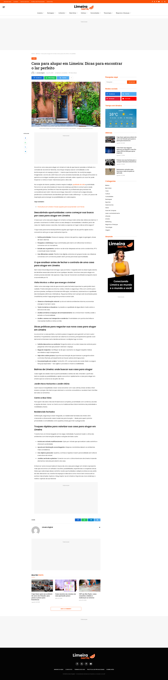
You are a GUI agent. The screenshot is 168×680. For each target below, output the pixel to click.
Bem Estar (72, 13)
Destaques (50, 13)
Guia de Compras (110, 210)
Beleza (107, 185)
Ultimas (38, 53)
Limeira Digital (40, 73)
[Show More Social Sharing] (71, 77)
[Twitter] (25, 147)
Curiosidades (94, 13)
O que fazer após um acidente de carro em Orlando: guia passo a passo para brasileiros (41, 597)
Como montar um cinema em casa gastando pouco (65, 595)
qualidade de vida (79, 185)
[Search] (164, 1)
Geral (107, 208)
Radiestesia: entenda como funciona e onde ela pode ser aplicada (125, 171)
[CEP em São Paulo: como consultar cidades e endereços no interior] (89, 586)
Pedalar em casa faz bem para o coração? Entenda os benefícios (126, 161)
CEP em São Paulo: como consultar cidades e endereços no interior (88, 596)
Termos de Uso (24, 1)
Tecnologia (107, 13)
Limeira (40, 13)
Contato (15, 1)
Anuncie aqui (7, 1)
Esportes (108, 202)
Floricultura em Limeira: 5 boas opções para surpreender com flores (61, 207)
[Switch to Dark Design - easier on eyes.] (162, 1)
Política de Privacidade (38, 1)
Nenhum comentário (62, 73)
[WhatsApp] (25, 142)
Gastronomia (109, 205)
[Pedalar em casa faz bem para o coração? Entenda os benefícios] (110, 162)
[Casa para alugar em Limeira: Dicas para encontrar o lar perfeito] (65, 104)
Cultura (83, 13)
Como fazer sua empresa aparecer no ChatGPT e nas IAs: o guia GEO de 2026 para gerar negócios (126, 150)
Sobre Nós (50, 1)
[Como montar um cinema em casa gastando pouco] (66, 586)
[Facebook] (25, 138)
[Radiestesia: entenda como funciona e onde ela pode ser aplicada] (110, 171)
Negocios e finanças (122, 13)
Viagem (107, 230)
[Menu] (4, 7)
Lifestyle (62, 13)
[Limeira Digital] (84, 7)
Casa (34, 58)
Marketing (108, 222)
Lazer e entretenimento (112, 213)
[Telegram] (25, 151)
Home (33, 53)
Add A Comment (66, 609)
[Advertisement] (83, 35)
